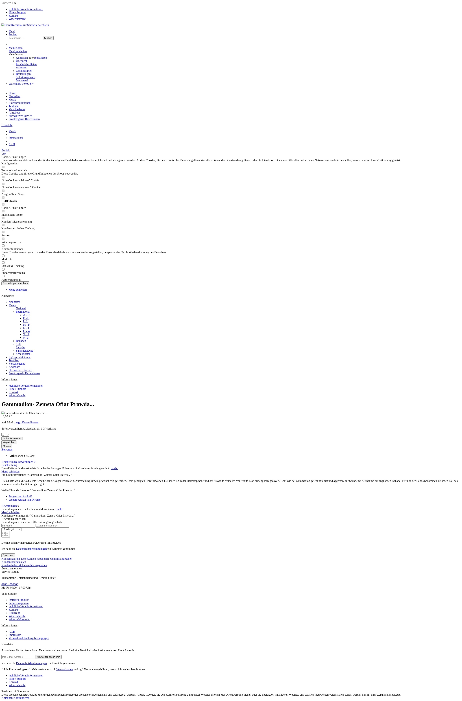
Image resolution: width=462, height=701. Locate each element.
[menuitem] (235, 9)
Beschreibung (9, 461)
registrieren (40, 57)
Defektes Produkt (19, 599)
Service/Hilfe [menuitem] (22, 10)
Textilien (14, 360)
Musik (12, 305)
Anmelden (22, 57)
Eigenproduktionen (19, 357)
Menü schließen (18, 51)
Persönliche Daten (26, 64)
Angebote (14, 366)
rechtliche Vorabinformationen (26, 9)
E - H (26, 318)
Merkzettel (22, 80)
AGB (12, 631)
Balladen (21, 340)
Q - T (26, 327)
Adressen (21, 67)
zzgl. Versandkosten (27, 422)
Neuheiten (14, 301)
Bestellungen (23, 73)
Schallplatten (23, 353)
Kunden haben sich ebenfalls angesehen (49, 558)
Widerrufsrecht (17, 18)
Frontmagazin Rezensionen (24, 373)
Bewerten (6, 449)
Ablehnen (7, 697)
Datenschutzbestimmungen (31, 548)
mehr (114, 468)
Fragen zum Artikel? (20, 496)
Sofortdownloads (25, 77)
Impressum (15, 634)
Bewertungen (26, 461)
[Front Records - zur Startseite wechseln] (25, 25)
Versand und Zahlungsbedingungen (29, 638)
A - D (26, 314)
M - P (26, 324)
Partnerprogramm (19, 603)
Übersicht (21, 60)
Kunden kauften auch (13, 558)
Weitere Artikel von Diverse (24, 499)
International (23, 311)
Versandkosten (64, 669)
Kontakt (13, 15)
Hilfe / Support (17, 12)
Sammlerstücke (24, 350)
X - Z (26, 334)
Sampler (20, 347)
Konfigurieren (21, 697)
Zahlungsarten (24, 70)
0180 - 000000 (9, 584)
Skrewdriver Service (20, 370)
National (21, 308)
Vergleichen (9, 442)
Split (18, 344)
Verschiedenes (17, 363)
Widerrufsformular (19, 619)
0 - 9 (25, 337)
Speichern (8, 555)
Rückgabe (14, 612)
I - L (25, 321)
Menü (12, 31)
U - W (26, 331)
